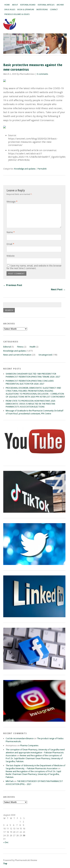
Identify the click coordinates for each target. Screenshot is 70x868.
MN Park (10, 781)
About (15, 5)
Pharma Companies (29, 745)
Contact (54, 10)
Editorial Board (27, 5)
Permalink (42, 169)
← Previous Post (12, 285)
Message (12, 201)
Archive (60, 5)
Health (32, 346)
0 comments (42, 74)
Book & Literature (25, 10)
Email (10, 244)
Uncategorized (45, 355)
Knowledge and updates (24, 169)
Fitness (20, 346)
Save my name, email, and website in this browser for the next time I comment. (34, 267)
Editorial (7, 346)
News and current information (17, 355)
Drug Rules (9, 10)
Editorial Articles (46, 5)
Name (11, 232)
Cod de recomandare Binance (20, 738)
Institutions (42, 10)
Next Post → (58, 289)
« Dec (5, 842)
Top (5, 863)
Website (10, 256)
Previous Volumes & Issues (16, 14)
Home (7, 5)
